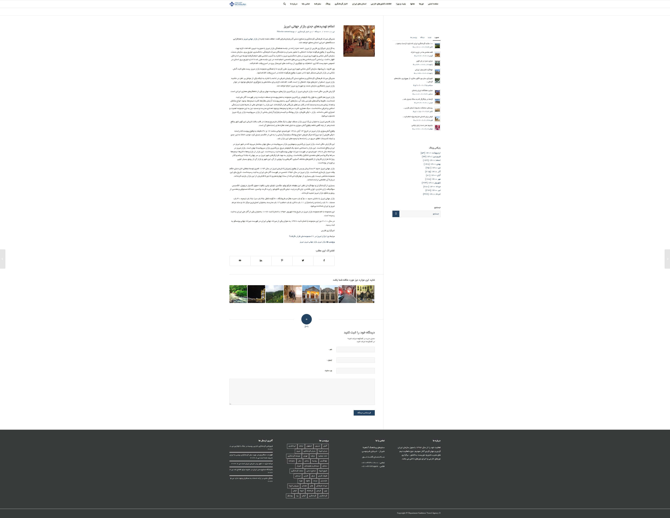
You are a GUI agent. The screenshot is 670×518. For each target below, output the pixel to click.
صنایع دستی (311, 471)
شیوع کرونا (323, 471)
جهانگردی (323, 461)
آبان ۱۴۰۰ (436, 175)
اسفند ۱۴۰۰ (435, 160)
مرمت (315, 481)
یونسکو (290, 496)
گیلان (304, 496)
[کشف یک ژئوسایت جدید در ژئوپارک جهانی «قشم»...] (667, 259)
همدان (304, 486)
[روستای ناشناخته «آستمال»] (274, 294)
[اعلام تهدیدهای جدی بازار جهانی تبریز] (359, 41)
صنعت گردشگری (297, 471)
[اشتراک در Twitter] (303, 260)
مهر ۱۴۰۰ (436, 179)
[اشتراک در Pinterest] (282, 260)
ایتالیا (301, 446)
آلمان (325, 446)
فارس (306, 476)
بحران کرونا (323, 451)
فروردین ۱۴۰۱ (434, 157)
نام (330, 349)
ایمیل (329, 360)
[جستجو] (284, 4)
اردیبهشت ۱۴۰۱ (433, 153)
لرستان (297, 476)
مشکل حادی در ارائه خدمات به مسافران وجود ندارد (254, 478)
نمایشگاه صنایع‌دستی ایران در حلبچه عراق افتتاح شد (253, 470)
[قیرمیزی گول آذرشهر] (238, 294)
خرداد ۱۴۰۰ (435, 194)
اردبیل (317, 446)
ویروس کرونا (294, 486)
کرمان (319, 491)
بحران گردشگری (309, 451)
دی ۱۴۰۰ (436, 168)
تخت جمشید (322, 456)
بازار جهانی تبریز (251, 39)
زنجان (307, 461)
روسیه (314, 461)
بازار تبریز (322, 242)
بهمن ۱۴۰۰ (435, 164)
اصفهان (309, 446)
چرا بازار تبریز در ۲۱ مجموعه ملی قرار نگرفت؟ (309, 236)
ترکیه (313, 456)
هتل (311, 486)
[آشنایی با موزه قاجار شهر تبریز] (311, 294)
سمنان (324, 466)
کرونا (302, 491)
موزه (301, 481)
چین (325, 491)
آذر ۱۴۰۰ (436, 172)
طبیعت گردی (322, 476)
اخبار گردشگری (303, 32)
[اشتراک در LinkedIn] (261, 260)
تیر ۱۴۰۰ (436, 190)
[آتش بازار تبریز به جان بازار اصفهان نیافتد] (347, 294)
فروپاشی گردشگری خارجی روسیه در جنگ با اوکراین (253, 446)
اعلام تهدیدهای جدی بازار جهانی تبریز (309, 26)
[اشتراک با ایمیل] (240, 260)
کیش (295, 491)
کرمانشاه (310, 491)
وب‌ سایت (328, 371)
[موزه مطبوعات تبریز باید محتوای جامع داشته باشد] (293, 294)
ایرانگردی (292, 446)
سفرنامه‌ (292, 461)
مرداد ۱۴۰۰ (435, 187)
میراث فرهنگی (321, 486)
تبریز (302, 242)
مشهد (308, 481)
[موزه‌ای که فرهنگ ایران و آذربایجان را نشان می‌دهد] (365, 294)
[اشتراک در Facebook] (324, 260)
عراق (313, 476)
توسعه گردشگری (294, 456)
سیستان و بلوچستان (311, 466)
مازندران (324, 481)
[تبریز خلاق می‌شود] (256, 294)
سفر (299, 461)
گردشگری (312, 496)
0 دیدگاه (317, 32)
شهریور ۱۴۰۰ (434, 183)
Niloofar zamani (283, 32)
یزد (297, 496)
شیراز (299, 466)
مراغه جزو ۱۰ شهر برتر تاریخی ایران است (257, 464)
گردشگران (323, 496)
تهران (305, 456)
